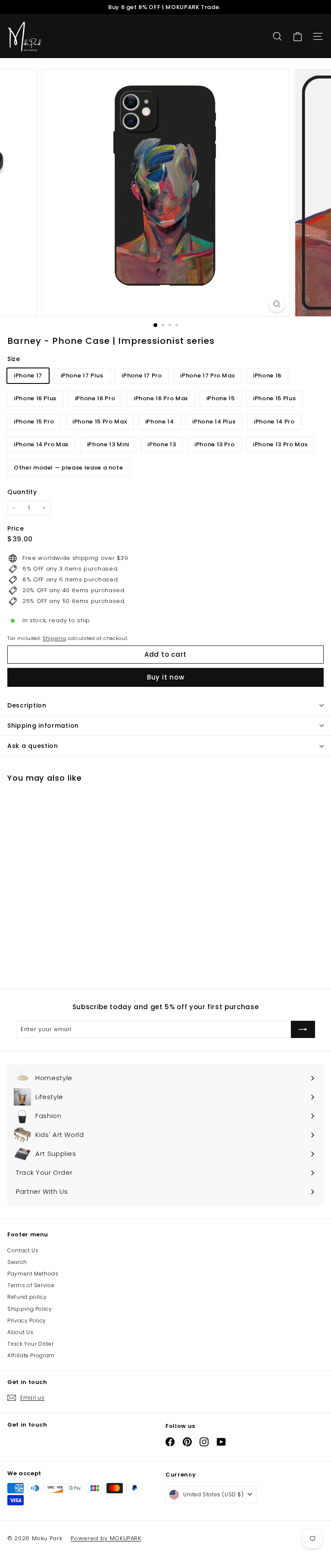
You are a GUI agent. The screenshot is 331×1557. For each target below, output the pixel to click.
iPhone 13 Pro (214, 444)
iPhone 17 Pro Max (207, 375)
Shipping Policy (29, 1309)
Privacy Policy (26, 1320)
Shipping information (43, 725)
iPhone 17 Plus (82, 375)
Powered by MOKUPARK (106, 1538)
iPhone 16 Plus (35, 398)
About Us (20, 1332)
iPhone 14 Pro (274, 421)
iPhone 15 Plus (274, 398)
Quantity (22, 492)
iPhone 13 (161, 444)
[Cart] (297, 37)
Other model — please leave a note (68, 467)
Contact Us (23, 1250)
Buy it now (165, 677)
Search (17, 1262)
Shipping (54, 638)
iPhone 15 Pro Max (99, 421)
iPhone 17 (28, 375)
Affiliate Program (31, 1355)
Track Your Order (30, 1343)
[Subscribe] (303, 1029)
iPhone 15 (220, 398)
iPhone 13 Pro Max (280, 444)
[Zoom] (277, 304)
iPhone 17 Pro (142, 375)
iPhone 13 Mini (108, 444)
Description (27, 705)
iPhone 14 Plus (213, 421)
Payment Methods (33, 1273)
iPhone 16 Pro (95, 398)
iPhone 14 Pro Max (41, 444)
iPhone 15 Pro (34, 421)
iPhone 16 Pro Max (161, 398)
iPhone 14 (159, 421)
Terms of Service (30, 1285)
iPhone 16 (267, 375)
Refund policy (27, 1297)
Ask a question (32, 745)
